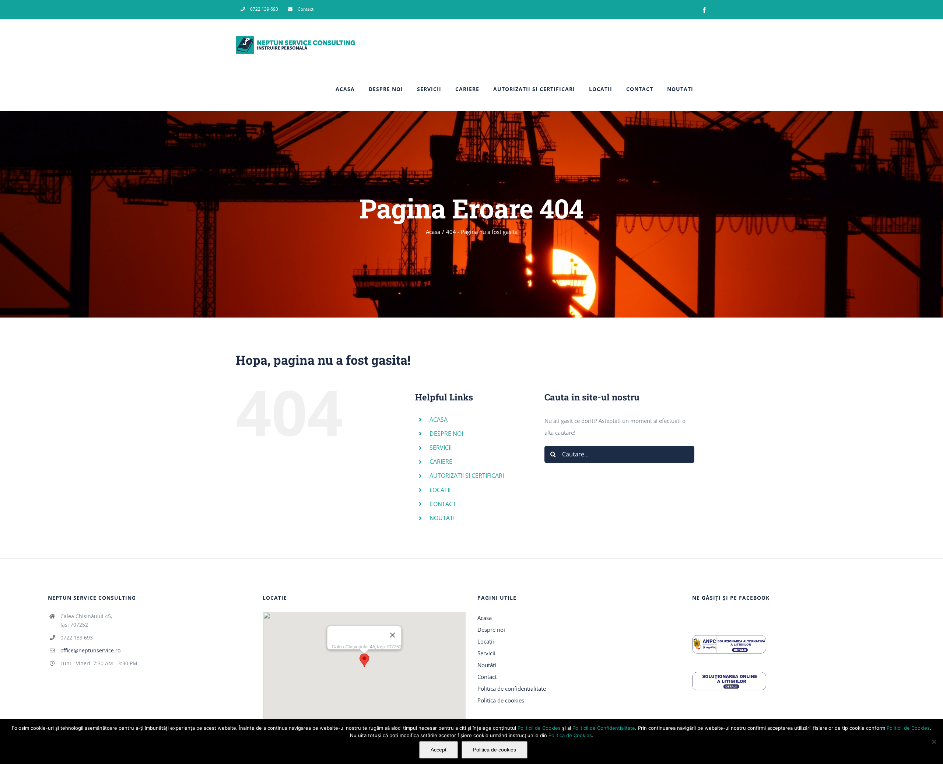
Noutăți (486, 665)
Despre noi (491, 629)
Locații (485, 641)
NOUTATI (442, 518)
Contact (487, 676)
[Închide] (392, 635)
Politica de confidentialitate (511, 688)
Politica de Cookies (570, 735)
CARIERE (441, 462)
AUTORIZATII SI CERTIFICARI (467, 476)
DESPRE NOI (446, 434)
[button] (364, 660)
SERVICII (441, 448)
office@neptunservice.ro (90, 650)
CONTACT (443, 504)
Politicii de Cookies (539, 728)
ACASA (439, 420)
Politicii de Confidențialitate (603, 728)
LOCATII (440, 490)
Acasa (484, 617)
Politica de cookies (500, 700)
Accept (438, 750)
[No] (933, 741)
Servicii (486, 653)
